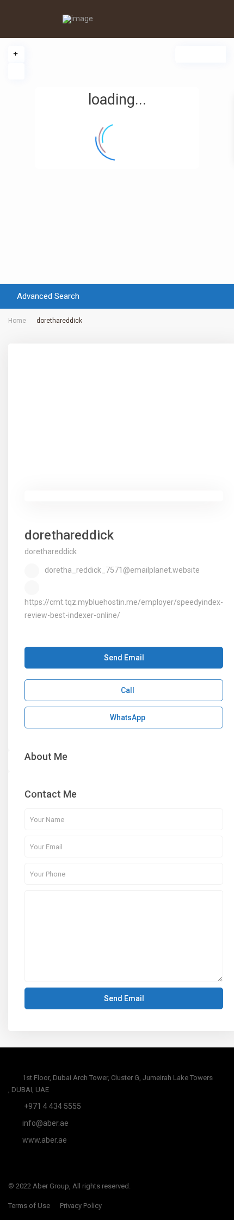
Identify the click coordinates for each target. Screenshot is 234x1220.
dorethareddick (69, 535)
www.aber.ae (44, 1140)
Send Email (124, 657)
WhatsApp (126, 717)
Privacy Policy (81, 1205)
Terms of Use (29, 1205)
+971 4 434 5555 (51, 1106)
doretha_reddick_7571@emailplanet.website (122, 570)
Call (126, 690)
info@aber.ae (45, 1123)
